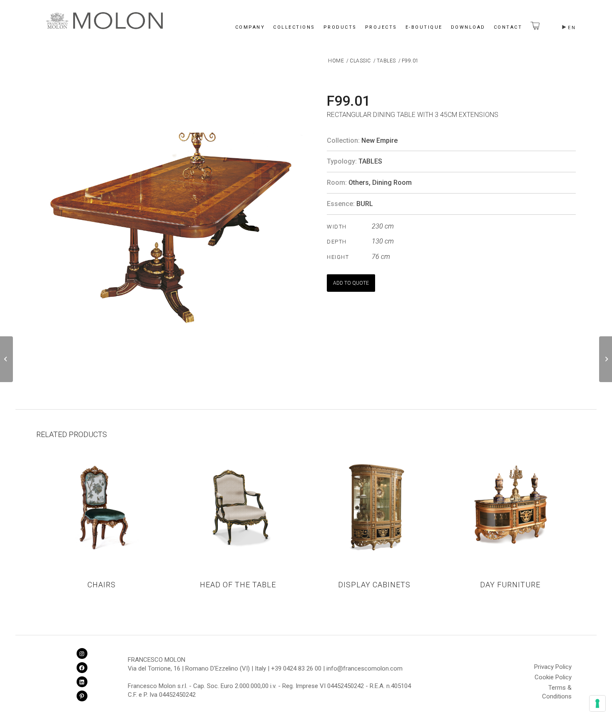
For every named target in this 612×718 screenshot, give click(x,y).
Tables (370, 161)
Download (468, 27)
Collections (294, 27)
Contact (508, 27)
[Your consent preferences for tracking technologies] (597, 703)
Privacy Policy (553, 667)
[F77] (6, 359)
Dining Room (392, 182)
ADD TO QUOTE (351, 283)
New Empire (379, 140)
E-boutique (424, 27)
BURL (364, 204)
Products (340, 27)
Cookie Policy (553, 677)
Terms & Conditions (557, 689)
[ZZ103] (605, 359)
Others (358, 182)
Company (250, 27)
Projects (381, 27)
